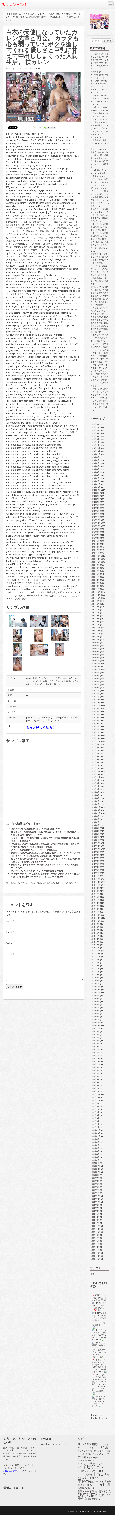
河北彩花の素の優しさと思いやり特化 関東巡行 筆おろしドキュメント (100, 100)
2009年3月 (95, 1049)
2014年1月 (95, 876)
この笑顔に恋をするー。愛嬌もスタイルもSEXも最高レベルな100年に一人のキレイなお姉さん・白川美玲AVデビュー (99, 127)
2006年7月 (95, 1145)
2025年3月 (95, 475)
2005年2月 (95, 1190)
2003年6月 (95, 1241)
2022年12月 (96, 556)
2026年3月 (95, 439)
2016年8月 (95, 783)
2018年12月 (96, 699)
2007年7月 (95, 1109)
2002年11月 (96, 1255)
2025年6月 (95, 466)
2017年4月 (95, 759)
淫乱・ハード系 (69, 717)
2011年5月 (95, 971)
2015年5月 (95, 828)
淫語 (96, 1491)
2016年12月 (96, 771)
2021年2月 (95, 621)
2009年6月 (95, 1040)
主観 (107, 1474)
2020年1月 (95, 660)
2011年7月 (95, 965)
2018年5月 (95, 720)
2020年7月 (95, 642)
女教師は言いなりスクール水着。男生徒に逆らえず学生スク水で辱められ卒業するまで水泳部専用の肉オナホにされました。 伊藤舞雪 (99, 296)
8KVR (80, 1447)
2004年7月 (95, 1208)
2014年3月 (95, 870)
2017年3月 (95, 762)
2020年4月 (95, 651)
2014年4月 (95, 867)
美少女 (82, 1498)
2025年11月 (96, 451)
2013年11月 (96, 882)
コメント (10, 954)
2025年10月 (96, 454)
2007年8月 (95, 1106)
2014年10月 (96, 849)
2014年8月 (95, 855)
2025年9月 (95, 457)
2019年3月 (95, 690)
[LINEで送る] (49, 127)
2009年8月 (95, 1034)
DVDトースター (89, 1448)
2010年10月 (96, 992)
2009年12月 (96, 1022)
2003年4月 (95, 1247)
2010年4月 (95, 1010)
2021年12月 (96, 591)
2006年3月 (95, 1157)
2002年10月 (96, 1258)
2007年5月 (95, 1115)
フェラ (100, 1470)
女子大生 (98, 1481)
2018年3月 (95, 726)
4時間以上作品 (99, 1444)
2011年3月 (95, 977)
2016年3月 (95, 798)
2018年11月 (96, 702)
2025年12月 (96, 448)
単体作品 (56, 717)
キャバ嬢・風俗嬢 (84, 1454)
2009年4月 (95, 1046)
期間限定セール (86, 1488)
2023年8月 (95, 532)
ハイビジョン (33, 717)
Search (107, 40)
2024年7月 (95, 499)
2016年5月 (95, 792)
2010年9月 (95, 995)
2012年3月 (95, 941)
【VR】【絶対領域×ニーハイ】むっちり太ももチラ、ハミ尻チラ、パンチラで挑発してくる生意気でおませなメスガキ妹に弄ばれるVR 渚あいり (99, 399)
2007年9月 (95, 1103)
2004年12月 (96, 1196)
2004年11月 (96, 1199)
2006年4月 (95, 1154)
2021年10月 (96, 597)
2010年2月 (95, 1016)
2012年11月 (96, 917)
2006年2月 (95, 1160)
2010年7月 (95, 1001)
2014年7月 (95, 858)
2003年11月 (96, 1229)
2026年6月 (95, 430)
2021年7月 (95, 606)
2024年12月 (96, 484)
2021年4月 (95, 615)
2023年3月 (95, 547)
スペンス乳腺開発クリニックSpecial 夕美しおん (34, 849)
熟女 (108, 1491)
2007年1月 (95, 1127)
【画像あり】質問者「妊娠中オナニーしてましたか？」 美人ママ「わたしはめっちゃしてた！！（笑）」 (99, 1349)
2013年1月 (95, 911)
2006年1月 (95, 1163)
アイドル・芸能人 (92, 1451)
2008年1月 (95, 1091)
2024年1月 (95, 517)
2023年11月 (96, 523)
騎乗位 (96, 1498)
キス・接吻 (104, 1450)
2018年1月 (95, 732)
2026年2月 (95, 442)
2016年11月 (96, 774)
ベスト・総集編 (85, 1474)
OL (97, 1448)
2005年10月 (96, 1172)
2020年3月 (95, 654)
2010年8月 (95, 998)
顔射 (90, 1499)
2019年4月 (95, 687)
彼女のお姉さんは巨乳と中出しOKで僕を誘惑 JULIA (35, 828)
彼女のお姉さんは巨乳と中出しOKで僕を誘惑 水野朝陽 (37, 870)
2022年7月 (95, 571)
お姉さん (56, 720)
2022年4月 (95, 579)
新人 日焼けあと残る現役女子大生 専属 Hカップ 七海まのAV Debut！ (100, 246)
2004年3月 (95, 1220)
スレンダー (105, 1453)
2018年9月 (95, 708)
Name (9, 921)
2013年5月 (95, 900)
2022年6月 (95, 573)
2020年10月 (96, 633)
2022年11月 (96, 559)
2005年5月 (95, 1184)
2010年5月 (95, 1007)
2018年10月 (96, 705)
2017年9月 (95, 744)
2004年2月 (95, 1223)
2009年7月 (95, 1037)
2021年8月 (95, 603)
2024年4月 (95, 508)
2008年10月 (96, 1064)
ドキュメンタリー (84, 1460)
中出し (40, 720)
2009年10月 (96, 1028)
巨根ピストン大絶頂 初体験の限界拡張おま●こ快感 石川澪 (99, 227)
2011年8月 (95, 962)
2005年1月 (95, 1193)
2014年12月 (96, 843)
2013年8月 (95, 891)
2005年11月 (96, 1169)
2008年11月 (96, 1061)
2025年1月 (95, 481)
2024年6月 (95, 502)
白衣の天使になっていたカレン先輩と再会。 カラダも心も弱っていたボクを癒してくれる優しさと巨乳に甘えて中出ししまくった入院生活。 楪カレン (52, 681)
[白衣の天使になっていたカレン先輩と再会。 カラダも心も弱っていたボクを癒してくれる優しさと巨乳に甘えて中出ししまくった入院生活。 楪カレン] (43, 97)
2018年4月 (95, 723)
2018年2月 (95, 729)
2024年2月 (95, 514)
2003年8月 (95, 1235)
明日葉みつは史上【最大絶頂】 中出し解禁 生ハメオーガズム (100, 142)
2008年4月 (95, 1082)
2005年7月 (95, 1178)
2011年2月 (95, 980)
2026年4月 (95, 436)
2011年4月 (95, 974)
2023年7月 (95, 535)
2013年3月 (95, 906)
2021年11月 (96, 594)
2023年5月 (95, 541)
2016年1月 (95, 804)
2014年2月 (95, 873)
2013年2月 (95, 909)
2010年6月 (95, 1004)
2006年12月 (96, 1130)
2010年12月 (96, 986)
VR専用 (103, 1447)
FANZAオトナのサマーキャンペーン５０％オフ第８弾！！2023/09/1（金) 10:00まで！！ (99, 1319)
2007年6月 (95, 1112)
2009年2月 (95, 1052)
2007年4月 (95, 1118)
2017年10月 (96, 741)
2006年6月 (95, 1148)
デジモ (82, 1457)
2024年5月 (95, 505)
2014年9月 (95, 852)
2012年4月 (95, 938)
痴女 (98, 1495)
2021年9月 (95, 600)
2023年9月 (95, 529)
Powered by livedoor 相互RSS (99, 1416)
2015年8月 (95, 819)
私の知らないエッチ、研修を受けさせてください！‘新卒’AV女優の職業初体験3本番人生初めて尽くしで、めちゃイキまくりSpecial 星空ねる (99, 82)
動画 (15, 13)
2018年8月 (95, 711)
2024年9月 (95, 493)
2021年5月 (95, 612)
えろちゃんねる (14, 4)
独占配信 (45, 717)
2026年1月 (95, 445)
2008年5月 (95, 1079)
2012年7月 (95, 929)
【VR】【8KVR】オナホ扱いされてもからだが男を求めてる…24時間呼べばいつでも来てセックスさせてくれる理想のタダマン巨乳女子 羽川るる (100, 375)
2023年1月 (95, 553)
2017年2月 (95, 765)
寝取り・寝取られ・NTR (90, 1485)
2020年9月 (95, 636)
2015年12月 (96, 807)
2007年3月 (95, 1121)
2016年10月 (96, 777)
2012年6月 (95, 932)
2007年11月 (96, 1097)
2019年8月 (95, 675)
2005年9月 (95, 1175)
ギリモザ (94, 1454)
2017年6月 (95, 753)
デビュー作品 (93, 1457)
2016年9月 (95, 780)
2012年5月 (95, 935)
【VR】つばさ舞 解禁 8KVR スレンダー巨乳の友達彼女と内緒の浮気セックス (99, 112)
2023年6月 (95, 538)
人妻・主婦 (88, 1477)
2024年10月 (96, 490)
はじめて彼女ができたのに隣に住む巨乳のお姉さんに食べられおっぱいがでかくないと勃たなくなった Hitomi (45, 860)
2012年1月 (95, 947)
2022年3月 (95, 582)
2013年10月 (96, 885)
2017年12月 (96, 735)
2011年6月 (95, 968)
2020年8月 (95, 639)
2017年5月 (95, 756)
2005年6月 (95, 1181)
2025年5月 (95, 469)
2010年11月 (96, 989)
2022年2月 (95, 585)
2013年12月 (96, 879)
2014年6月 (95, 861)
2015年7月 (95, 822)
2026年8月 (95, 424)
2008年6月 (95, 1076)
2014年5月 (95, 864)
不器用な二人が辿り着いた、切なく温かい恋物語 (99, 1297)
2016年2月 (95, 801)
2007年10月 (96, 1100)
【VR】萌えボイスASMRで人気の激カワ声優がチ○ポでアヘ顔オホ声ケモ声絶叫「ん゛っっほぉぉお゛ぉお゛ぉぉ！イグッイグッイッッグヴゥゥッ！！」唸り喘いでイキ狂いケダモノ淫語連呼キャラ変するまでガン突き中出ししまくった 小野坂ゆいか (100, 188)
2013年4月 (95, 903)
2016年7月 (95, 786)
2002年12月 (96, 1252)
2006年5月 (95, 1151)
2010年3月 (95, 1013)
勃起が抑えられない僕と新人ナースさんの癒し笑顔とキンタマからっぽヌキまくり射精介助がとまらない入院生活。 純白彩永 (100, 275)
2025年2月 (95, 478)
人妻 (79, 1478)
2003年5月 (95, 1244)
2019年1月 (95, 696)
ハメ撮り (81, 1471)
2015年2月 (95, 837)
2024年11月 (96, 487)
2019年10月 (96, 669)
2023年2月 (95, 550)
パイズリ (31, 720)
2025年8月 (95, 460)
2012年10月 (96, 920)
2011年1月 (95, 983)
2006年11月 (96, 1133)
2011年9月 (95, 959)
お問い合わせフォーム (13, 1471)
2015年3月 (95, 834)
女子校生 (106, 1481)
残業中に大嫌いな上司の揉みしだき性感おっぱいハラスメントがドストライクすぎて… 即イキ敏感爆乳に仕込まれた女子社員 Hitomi (45, 854)
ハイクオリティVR (90, 1463)
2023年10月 (96, 526)
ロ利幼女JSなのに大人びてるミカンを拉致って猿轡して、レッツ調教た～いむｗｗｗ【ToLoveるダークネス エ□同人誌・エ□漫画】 (99, 1382)
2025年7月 (95, 463)
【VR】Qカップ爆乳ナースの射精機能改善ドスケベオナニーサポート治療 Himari (100, 357)
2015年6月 (95, 825)
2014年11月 (96, 846)
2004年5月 (95, 1214)
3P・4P (82, 1444)
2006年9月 (95, 1139)
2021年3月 (95, 618)
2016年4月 (95, 795)
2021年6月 (95, 609)
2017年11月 (96, 738)
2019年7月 (95, 678)
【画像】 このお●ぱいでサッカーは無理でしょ (99, 1305)
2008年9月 (95, 1067)
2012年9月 (95, 923)
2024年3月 (95, 511)
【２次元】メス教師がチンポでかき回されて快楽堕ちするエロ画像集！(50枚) (99, 1335)
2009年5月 (95, 1043)
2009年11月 (96, 1025)
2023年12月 (96, 520)
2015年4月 (95, 831)
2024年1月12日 (15, 68)
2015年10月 (96, 813)
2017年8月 (95, 747)
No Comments (31, 68)
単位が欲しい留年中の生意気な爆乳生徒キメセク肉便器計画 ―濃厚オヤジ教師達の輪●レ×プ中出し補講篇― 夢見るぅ (45, 845)
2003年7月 (95, 1238)
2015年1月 (95, 840)
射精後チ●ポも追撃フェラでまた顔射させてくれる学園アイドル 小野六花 (99, 258)
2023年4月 (95, 544)
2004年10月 (96, 1202)
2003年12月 (96, 1226)
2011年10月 (96, 956)
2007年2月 (95, 1124)
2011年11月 (96, 953)
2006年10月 (96, 1136)
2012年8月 (95, 926)
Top (108, 1508)
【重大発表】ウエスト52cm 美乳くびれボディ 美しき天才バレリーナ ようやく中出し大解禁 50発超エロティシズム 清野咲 (100, 342)
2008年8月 (95, 1070)
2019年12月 (96, 663)
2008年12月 (96, 1058)
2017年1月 (95, 768)
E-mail (9, 932)
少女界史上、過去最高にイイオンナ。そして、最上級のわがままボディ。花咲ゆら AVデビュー (99, 215)
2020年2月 (95, 657)
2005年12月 (96, 1166)
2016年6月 (95, 789)
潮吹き (102, 1491)
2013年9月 (95, 888)
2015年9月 (95, 816)
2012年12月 (96, 914)
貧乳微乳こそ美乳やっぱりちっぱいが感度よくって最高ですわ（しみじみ (99, 1401)
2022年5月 (95, 576)
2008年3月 (95, 1085)
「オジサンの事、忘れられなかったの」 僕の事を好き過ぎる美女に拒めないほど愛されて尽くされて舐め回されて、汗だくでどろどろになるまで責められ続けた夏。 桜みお (99, 319)
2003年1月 (95, 1249)
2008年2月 (95, 1088)
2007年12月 (96, 1094)
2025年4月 (95, 472)
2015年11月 (96, 810)
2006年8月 (95, 1142)
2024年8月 (95, 496)
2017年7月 (95, 750)
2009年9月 (95, 1031)
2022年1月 (95, 588)
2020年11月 (96, 630)
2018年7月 (95, 714)
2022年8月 (95, 568)
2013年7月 (95, 894)
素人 (104, 1495)
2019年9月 (95, 672)
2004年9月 (95, 1205)
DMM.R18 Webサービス (100, 1511)
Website (10, 943)
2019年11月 (96, 666)
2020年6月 (95, 645)
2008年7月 (95, 1073)
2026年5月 (95, 433)
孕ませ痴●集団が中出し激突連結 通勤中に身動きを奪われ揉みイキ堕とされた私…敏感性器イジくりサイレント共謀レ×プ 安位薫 (45, 875)
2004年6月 (95, 1211)
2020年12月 (96, 627)
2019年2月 (95, 693)
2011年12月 (96, 950)
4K (88, 1444)
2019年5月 (95, 684)
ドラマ (94, 1460)
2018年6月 (95, 717)
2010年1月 (95, 1019)
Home (9, 13)
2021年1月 (95, 624)
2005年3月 (95, 1187)
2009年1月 (95, 1055)
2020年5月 (95, 648)
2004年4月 (95, 1217)
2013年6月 (95, 897)
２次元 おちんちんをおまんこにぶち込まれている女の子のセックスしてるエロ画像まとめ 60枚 (99, 1366)
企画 (96, 1478)
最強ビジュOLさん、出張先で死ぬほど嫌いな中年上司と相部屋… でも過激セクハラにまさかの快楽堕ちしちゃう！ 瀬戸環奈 (100, 158)
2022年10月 (96, 562)
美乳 (109, 1495)
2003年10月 (96, 1232)
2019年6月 (95, 681)
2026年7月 (95, 427)
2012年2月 (95, 944)
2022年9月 (95, 565)
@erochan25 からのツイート (53, 1444)
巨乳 (47, 720)
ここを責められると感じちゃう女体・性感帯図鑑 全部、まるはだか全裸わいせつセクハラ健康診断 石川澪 (100, 61)
